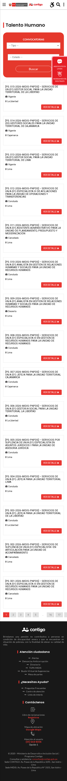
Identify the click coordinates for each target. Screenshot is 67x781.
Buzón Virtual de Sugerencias (35, 671)
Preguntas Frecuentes (35, 688)
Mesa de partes (35, 674)
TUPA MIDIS (35, 667)
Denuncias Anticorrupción (35, 661)
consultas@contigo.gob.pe (44, 759)
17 (59, 615)
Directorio (35, 664)
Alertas (35, 658)
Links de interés (35, 694)
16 (50, 615)
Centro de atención (35, 691)
